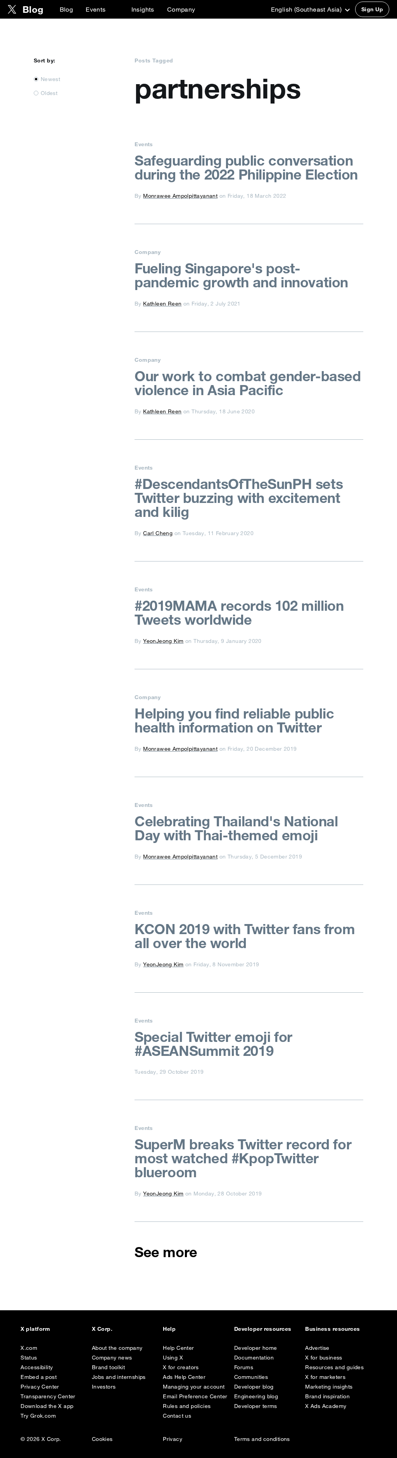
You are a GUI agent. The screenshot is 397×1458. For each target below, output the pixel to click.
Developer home (255, 1347)
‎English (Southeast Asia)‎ (307, 9)
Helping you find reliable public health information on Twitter (234, 720)
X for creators (181, 1367)
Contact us (177, 1415)
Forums (243, 1367)
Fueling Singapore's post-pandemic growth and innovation (241, 275)
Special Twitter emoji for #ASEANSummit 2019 (213, 1044)
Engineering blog (256, 1396)
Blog (66, 9)
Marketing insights (328, 1386)
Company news (112, 1357)
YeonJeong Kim (163, 640)
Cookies (102, 1439)
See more (166, 1252)
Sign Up (372, 9)
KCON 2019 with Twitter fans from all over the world (245, 936)
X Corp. (102, 1328)
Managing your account (193, 1386)
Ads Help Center (184, 1376)
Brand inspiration (327, 1396)
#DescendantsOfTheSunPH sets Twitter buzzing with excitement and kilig (239, 498)
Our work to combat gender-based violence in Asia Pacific (248, 383)
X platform (35, 1328)
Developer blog (254, 1386)
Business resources (332, 1328)
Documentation (254, 1357)
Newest (50, 79)
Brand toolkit (108, 1367)
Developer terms (255, 1406)
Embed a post (39, 1376)
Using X (173, 1357)
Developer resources (263, 1328)
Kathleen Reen (162, 303)
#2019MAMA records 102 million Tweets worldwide (239, 613)
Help (169, 1328)
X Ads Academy (325, 1406)
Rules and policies (187, 1406)
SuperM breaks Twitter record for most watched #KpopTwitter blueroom (243, 1158)
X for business (323, 1357)
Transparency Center (48, 1396)
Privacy (172, 1439)
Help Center (178, 1347)
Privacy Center (40, 1386)
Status (29, 1357)
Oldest (49, 93)
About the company (117, 1347)
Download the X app (47, 1406)
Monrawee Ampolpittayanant (180, 195)
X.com (29, 1347)
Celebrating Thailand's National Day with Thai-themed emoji (236, 828)
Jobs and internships (119, 1376)
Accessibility (37, 1367)
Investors (104, 1386)
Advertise (317, 1347)
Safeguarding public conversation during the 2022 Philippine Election (246, 167)
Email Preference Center (195, 1396)
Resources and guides (334, 1367)
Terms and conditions (262, 1439)
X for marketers (325, 1376)
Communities (251, 1376)
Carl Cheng (158, 533)
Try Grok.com (38, 1415)
